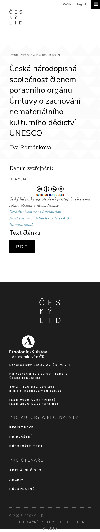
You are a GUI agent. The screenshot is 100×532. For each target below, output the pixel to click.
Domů (13, 55)
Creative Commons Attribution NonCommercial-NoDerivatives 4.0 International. (39, 218)
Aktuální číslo (25, 470)
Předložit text (26, 446)
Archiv (24, 55)
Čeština (68, 4)
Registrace (21, 427)
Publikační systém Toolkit (44, 522)
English (82, 4)
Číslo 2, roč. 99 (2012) (45, 55)
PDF (22, 246)
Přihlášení (20, 437)
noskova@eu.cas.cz (43, 391)
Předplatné (22, 489)
